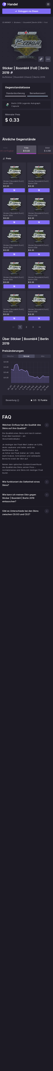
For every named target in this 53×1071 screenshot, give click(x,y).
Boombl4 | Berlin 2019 (32, 22)
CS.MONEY (6, 22)
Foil (45, 22)
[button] (14, 190)
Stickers (17, 22)
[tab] (10, 356)
